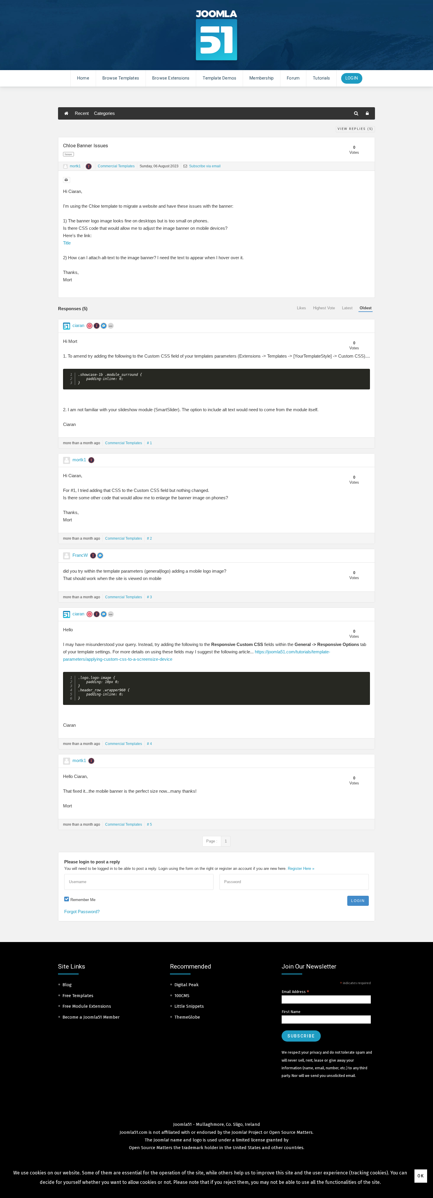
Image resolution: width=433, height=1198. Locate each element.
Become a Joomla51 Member (91, 1017)
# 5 (149, 824)
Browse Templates (121, 78)
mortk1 (75, 166)
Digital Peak (186, 984)
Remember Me (82, 900)
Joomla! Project (246, 1132)
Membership (261, 78)
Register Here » (301, 868)
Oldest (365, 308)
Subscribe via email (204, 166)
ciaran (78, 325)
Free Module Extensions (86, 1006)
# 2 (149, 538)
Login (352, 78)
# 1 (149, 443)
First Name (291, 1011)
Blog (67, 984)
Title (67, 242)
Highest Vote (324, 308)
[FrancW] (66, 555)
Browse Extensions (170, 78)
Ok (420, 1176)
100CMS (181, 995)
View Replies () (355, 129)
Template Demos (219, 78)
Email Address (295, 991)
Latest (347, 308)
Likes (301, 308)
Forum (293, 78)
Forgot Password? (82, 911)
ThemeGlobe (187, 1017)
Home (83, 78)
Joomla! (161, 1140)
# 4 (149, 744)
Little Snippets (189, 1006)
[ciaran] (66, 326)
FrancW (80, 555)
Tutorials (321, 78)
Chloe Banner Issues (85, 145)
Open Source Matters (291, 1132)
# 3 (149, 597)
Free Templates (77, 995)
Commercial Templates (116, 166)
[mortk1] (65, 166)
